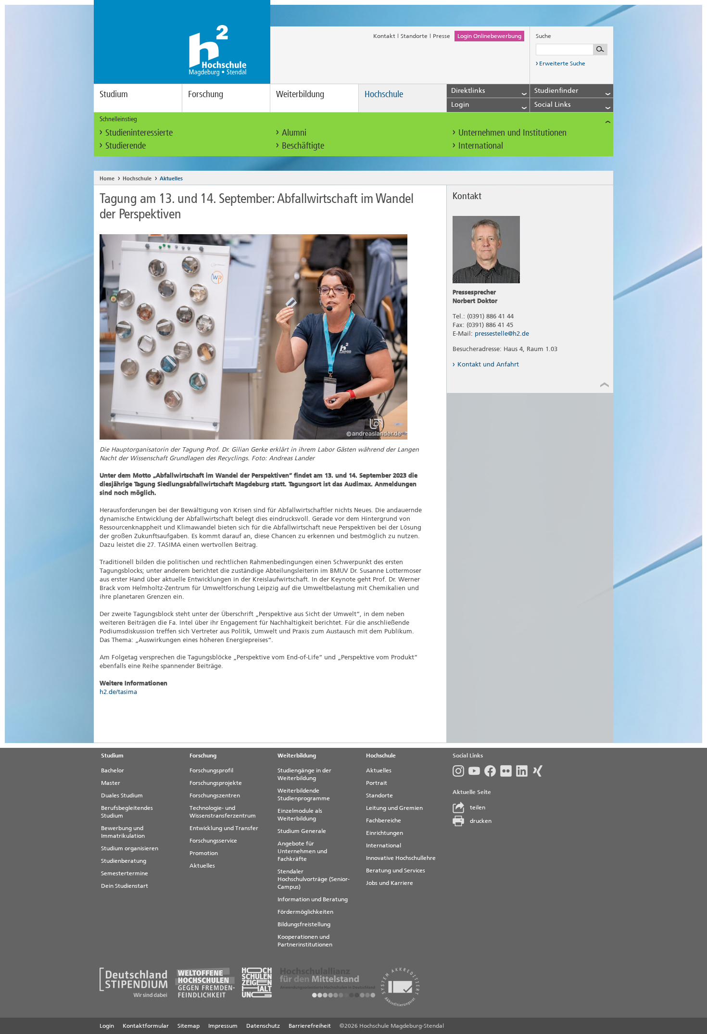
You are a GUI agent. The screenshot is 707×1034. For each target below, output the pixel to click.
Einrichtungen (384, 833)
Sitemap (188, 1025)
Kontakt (384, 36)
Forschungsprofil (211, 770)
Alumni (294, 132)
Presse (441, 36)
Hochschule (384, 94)
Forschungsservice (213, 840)
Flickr (508, 771)
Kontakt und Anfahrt (488, 364)
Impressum (223, 1025)
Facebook (492, 771)
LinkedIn (524, 771)
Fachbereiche (383, 820)
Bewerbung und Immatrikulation (123, 832)
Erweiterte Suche (562, 63)
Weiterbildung (300, 94)
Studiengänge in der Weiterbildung (304, 774)
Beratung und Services (395, 870)
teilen (477, 807)
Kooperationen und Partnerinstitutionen (305, 940)
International (480, 145)
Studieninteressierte (139, 132)
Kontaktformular (146, 1025)
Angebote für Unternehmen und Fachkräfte (302, 851)
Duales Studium (122, 795)
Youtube (476, 771)
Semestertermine (124, 873)
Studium (114, 94)
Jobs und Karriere (389, 883)
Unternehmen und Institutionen (512, 132)
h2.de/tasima (118, 691)
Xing (540, 771)
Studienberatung (123, 860)
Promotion (203, 853)
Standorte (414, 36)
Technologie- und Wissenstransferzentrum (222, 812)
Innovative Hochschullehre (401, 858)
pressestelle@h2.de (502, 333)
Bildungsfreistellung (304, 924)
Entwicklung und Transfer (223, 828)
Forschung (205, 94)
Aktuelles (171, 179)
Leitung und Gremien (394, 808)
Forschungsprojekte (215, 783)
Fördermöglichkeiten (305, 911)
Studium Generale (302, 831)
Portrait (376, 783)
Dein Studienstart (124, 886)
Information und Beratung (313, 899)
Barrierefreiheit (310, 1025)
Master (110, 783)
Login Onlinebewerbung (489, 36)
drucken (481, 821)
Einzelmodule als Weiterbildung (300, 814)
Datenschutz (263, 1025)
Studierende (125, 145)
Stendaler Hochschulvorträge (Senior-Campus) (314, 879)
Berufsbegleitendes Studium (127, 812)
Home (107, 179)
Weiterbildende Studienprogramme (304, 794)
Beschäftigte (303, 145)
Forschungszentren (214, 795)
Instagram (460, 771)
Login (107, 1025)
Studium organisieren (129, 848)
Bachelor (112, 770)
